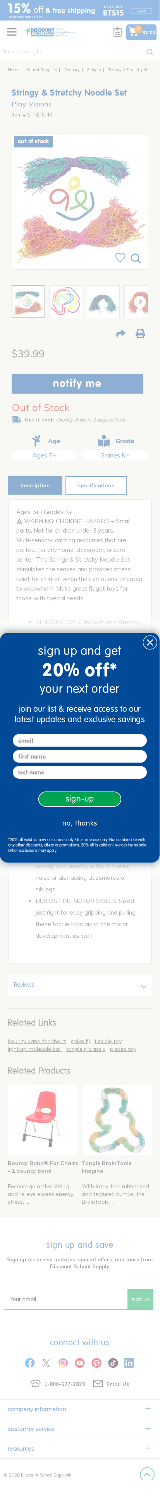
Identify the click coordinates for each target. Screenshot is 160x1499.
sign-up (80, 799)
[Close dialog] (150, 642)
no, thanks (79, 823)
